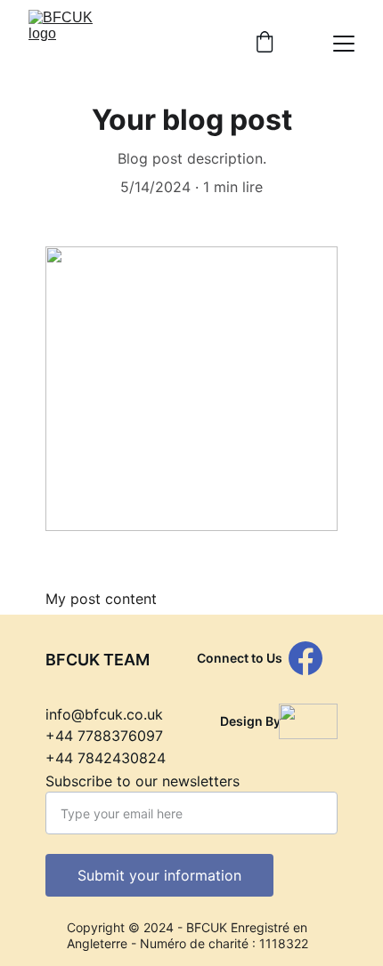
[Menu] (343, 44)
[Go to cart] (264, 43)
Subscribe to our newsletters (142, 781)
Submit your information (159, 875)
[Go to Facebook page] (305, 658)
